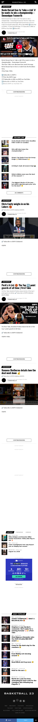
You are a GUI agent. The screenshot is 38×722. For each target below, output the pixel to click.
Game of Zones (20, 712)
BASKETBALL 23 (12, 33)
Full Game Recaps (17, 710)
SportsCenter (28, 708)
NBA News (12, 705)
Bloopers (6, 710)
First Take (18, 708)
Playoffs (21, 705)
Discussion (29, 705)
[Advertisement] (19, 116)
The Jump (10, 708)
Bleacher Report (30, 710)
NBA (6, 705)
